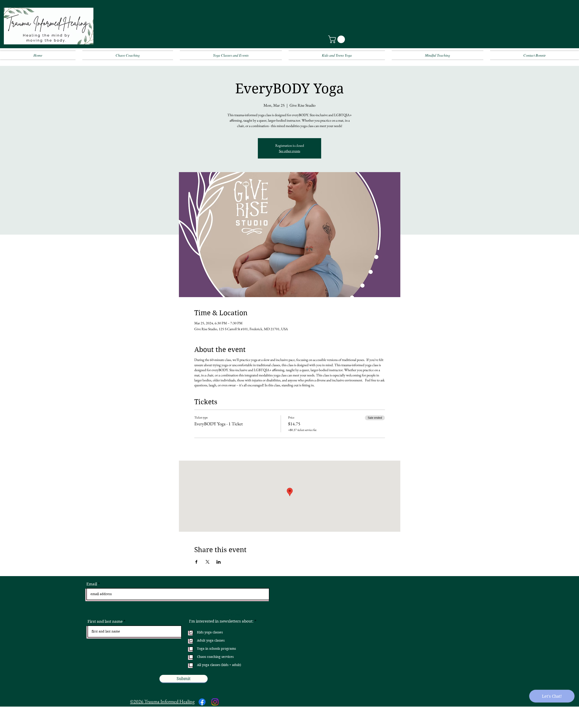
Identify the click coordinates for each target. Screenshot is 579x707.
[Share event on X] (207, 562)
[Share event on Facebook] (196, 562)
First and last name (105, 621)
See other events (289, 151)
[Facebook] (202, 702)
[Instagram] (215, 702)
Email (91, 584)
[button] (337, 39)
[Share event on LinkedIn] (218, 562)
